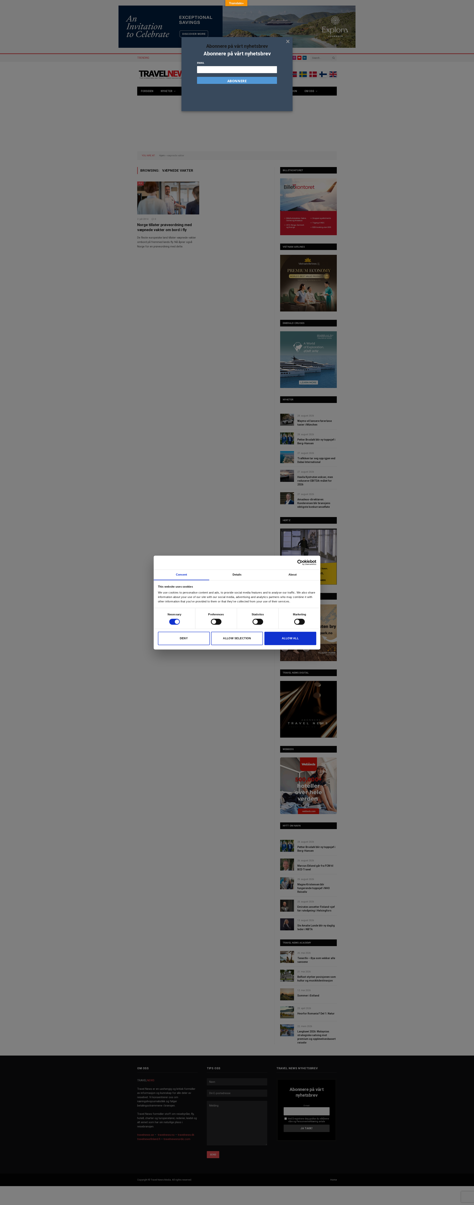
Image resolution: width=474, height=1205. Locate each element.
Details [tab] (237, 574)
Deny (184, 638)
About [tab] (292, 574)
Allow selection (237, 638)
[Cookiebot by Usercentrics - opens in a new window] (300, 562)
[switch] (216, 622)
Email (200, 62)
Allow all (290, 638)
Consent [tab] (181, 574)
